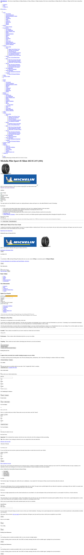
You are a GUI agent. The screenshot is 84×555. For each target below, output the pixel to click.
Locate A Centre (6, 76)
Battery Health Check (10, 31)
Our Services (8, 29)
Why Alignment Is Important (14, 71)
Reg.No (2, 376)
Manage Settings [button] (4, 346)
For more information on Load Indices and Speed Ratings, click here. (15, 261)
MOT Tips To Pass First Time (14, 59)
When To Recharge (12, 69)
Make (2, 381)
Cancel (2, 395)
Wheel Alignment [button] (9, 70)
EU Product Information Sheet (7, 250)
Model (2, 383)
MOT (7, 36)
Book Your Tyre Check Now (7, 230)
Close (2, 251)
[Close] (1, 353)
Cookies (7, 150)
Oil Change (10, 104)
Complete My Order (12, 367)
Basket (4, 143)
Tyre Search (8, 13)
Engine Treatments (10, 33)
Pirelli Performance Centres (11, 16)
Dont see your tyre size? (5, 441)
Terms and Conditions (10, 147)
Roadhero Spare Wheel (10, 43)
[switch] (1, 338)
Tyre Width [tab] (6, 471)
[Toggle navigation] (6, 9)
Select (5, 388)
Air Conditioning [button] (9, 68)
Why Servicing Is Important (14, 64)
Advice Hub (8, 46)
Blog (4, 5)
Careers (4, 290)
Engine (2, 386)
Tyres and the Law (12, 51)
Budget (7, 24)
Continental (8, 18)
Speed (2, 420)
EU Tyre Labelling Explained (14, 52)
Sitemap (4, 311)
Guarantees (8, 148)
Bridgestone (8, 22)
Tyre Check (8, 40)
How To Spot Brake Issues (14, 57)
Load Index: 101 (6, 213)
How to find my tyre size (6, 463)
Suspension (8, 38)
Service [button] (7, 63)
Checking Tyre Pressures (13, 50)
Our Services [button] (6, 27)
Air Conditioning (9, 30)
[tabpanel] (42, 480)
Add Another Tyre (4, 367)
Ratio (2, 415)
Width (2, 414)
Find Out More (4, 271)
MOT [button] (7, 58)
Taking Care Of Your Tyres (14, 49)
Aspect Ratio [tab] (6, 472)
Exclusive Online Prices (8, 289)
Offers (4, 75)
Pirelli (7, 19)
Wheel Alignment (9, 42)
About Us (5, 4)
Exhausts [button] (8, 72)
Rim (1, 418)
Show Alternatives (12, 221)
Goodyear (8, 20)
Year (1, 379)
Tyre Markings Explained (13, 53)
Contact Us (5, 6)
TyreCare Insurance (10, 14)
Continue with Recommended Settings (8, 347)
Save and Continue (4, 345)
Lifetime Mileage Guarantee (9, 214)
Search (2, 298)
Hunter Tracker (9, 26)
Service (7, 37)
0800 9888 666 (4, 1)
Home (4, 79)
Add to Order (5, 221)
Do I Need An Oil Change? (14, 66)
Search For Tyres (4, 424)
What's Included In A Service (14, 65)
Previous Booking (4, 359)
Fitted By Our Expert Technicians (8, 187)
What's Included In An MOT (14, 61)
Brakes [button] (7, 56)
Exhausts (8, 35)
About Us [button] (5, 144)
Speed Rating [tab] (6, 475)
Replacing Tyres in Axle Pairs (14, 55)
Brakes (4, 25)
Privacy (4, 308)
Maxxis (7, 23)
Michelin (7, 17)
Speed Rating (3, 504)
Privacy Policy (9, 149)
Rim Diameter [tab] (6, 474)
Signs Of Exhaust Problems (14, 74)
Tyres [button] (4, 12)
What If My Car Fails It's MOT (14, 62)
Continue (10, 359)
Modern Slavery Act (10, 151)
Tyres (7, 39)
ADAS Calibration (10, 44)
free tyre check (16, 514)
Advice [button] (4, 45)
